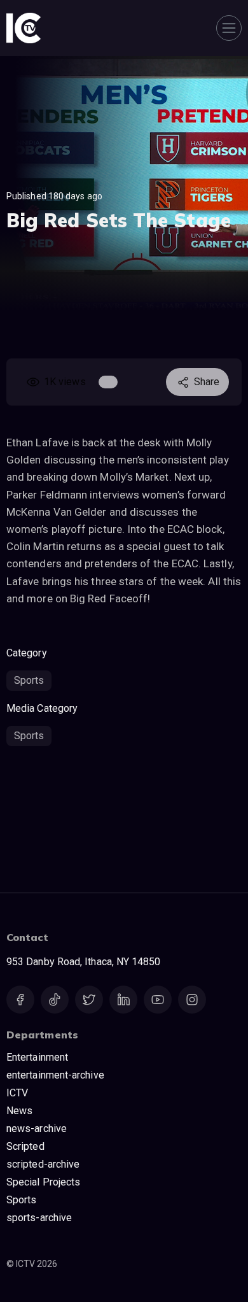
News (19, 1111)
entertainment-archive (55, 1075)
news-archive (36, 1128)
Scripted (25, 1146)
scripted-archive (42, 1164)
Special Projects (43, 1182)
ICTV (17, 1093)
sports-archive (39, 1218)
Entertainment (37, 1057)
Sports (29, 680)
